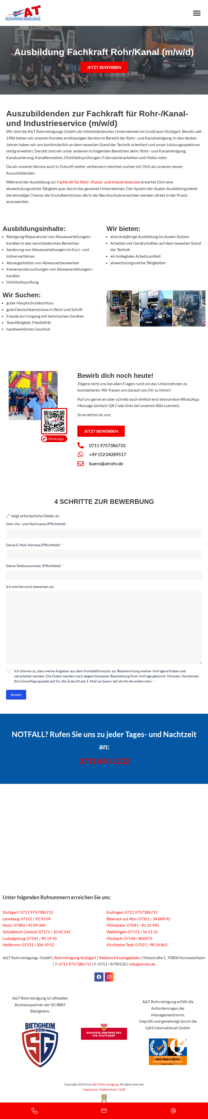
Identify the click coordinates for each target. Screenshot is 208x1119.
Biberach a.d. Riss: (122, 918)
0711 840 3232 (104, 761)
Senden (16, 694)
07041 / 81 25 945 (143, 925)
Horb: (8, 925)
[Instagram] (109, 977)
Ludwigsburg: (14, 938)
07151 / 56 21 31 (143, 931)
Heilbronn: (12, 944)
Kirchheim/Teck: (121, 944)
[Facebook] (98, 977)
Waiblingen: (117, 931)
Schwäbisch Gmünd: (20, 931)
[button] (197, 13)
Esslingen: (115, 912)
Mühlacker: (116, 925)
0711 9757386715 (36, 912)
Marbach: (115, 938)
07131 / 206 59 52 (38, 944)
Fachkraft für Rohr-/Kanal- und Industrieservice (98, 181)
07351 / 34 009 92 (154, 918)
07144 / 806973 (138, 938)
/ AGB (121, 1089)
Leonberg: (11, 918)
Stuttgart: (11, 912)
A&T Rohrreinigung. (105, 1084)
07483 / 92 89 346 (29, 925)
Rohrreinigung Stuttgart (75, 957)
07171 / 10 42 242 (55, 931)
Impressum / (91, 1089)
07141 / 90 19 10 (42, 938)
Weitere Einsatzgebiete (119, 957)
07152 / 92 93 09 (35, 918)
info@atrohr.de (142, 963)
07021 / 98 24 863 (151, 944)
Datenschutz (108, 1089)
